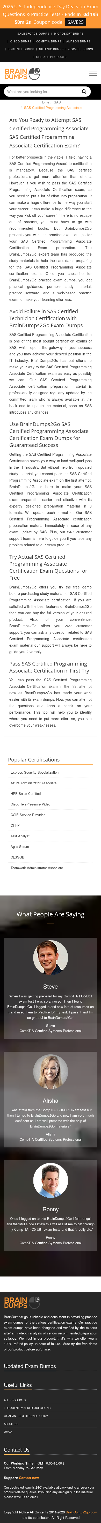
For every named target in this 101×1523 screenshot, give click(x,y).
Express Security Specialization (35, 772)
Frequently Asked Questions (27, 1408)
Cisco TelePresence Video (30, 804)
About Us (11, 1424)
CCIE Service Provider (28, 814)
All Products (15, 1400)
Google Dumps (80, 49)
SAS (57, 102)
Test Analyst (20, 835)
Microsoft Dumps (69, 33)
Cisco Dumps (21, 41)
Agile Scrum (20, 846)
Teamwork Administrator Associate (37, 867)
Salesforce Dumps (33, 33)
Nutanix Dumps (51, 49)
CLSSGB (17, 857)
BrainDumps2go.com (81, 1512)
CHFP (15, 825)
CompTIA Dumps (49, 41)
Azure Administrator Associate (33, 782)
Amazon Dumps (78, 41)
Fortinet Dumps (21, 49)
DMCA (8, 1431)
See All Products (51, 57)
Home (44, 102)
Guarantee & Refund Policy (26, 1416)
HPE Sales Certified (26, 793)
